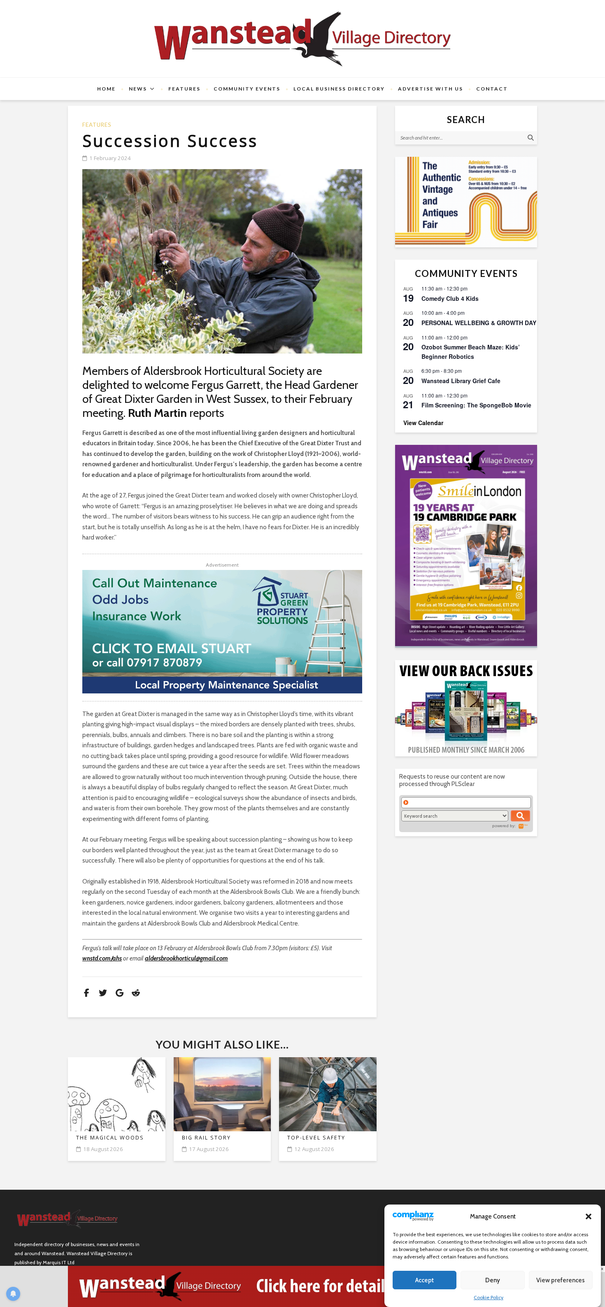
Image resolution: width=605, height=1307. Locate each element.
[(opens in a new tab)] (466, 545)
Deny (492, 1280)
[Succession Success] (222, 261)
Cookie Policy (488, 1297)
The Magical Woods (110, 1137)
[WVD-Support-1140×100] (302, 1286)
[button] (588, 1216)
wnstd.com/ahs (102, 958)
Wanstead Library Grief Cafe (460, 381)
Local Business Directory (339, 89)
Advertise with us (430, 89)
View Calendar (423, 423)
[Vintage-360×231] (466, 202)
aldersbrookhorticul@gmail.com (186, 958)
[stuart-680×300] (222, 631)
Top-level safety (316, 1137)
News (138, 89)
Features (184, 89)
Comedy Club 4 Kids (450, 298)
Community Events (247, 89)
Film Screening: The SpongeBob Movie (476, 405)
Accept (424, 1280)
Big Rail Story (206, 1137)
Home (106, 89)
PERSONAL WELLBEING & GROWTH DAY (478, 323)
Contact (492, 89)
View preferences (560, 1280)
